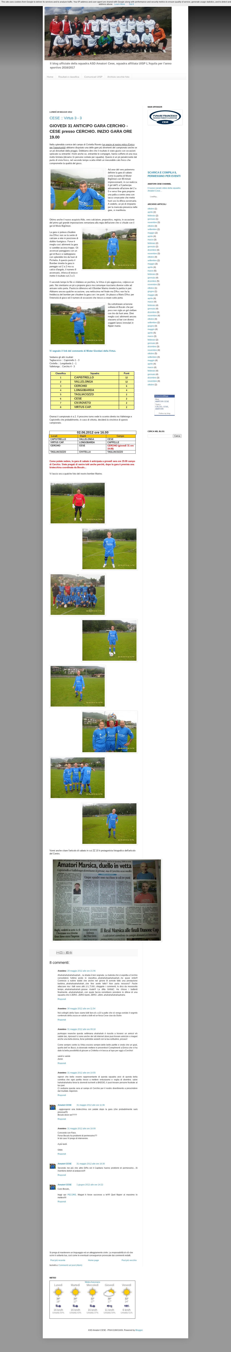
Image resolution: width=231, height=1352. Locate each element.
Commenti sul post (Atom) (70, 1265)
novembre (152, 222)
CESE (165, 407)
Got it (131, 4)
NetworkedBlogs (161, 396)
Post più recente (57, 1260)
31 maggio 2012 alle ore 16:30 (91, 1164)
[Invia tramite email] (58, 952)
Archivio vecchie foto (118, 76)
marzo (150, 239)
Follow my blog (164, 413)
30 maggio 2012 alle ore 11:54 (81, 1008)
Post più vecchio (129, 1260)
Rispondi (62, 999)
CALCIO (158, 407)
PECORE (71, 1195)
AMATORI (159, 409)
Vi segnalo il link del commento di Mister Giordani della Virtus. (83, 351)
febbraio (151, 215)
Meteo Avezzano (92, 1282)
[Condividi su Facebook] (67, 952)
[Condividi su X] (64, 952)
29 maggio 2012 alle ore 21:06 (81, 971)
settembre (152, 229)
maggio (151, 233)
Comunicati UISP (93, 76)
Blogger (139, 1330)
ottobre (151, 209)
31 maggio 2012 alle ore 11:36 (91, 1105)
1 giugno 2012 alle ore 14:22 (90, 1185)
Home (50, 76)
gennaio (151, 219)
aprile (150, 212)
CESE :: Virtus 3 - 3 (66, 118)
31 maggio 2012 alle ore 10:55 (81, 1073)
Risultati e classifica (68, 76)
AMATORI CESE (162, 401)
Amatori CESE (65, 1105)
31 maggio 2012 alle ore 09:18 (81, 1029)
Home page (93, 1260)
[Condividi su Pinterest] (70, 952)
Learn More (119, 4)
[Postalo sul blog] (61, 952)
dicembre (152, 250)
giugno (151, 291)
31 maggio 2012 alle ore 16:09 (81, 1128)
